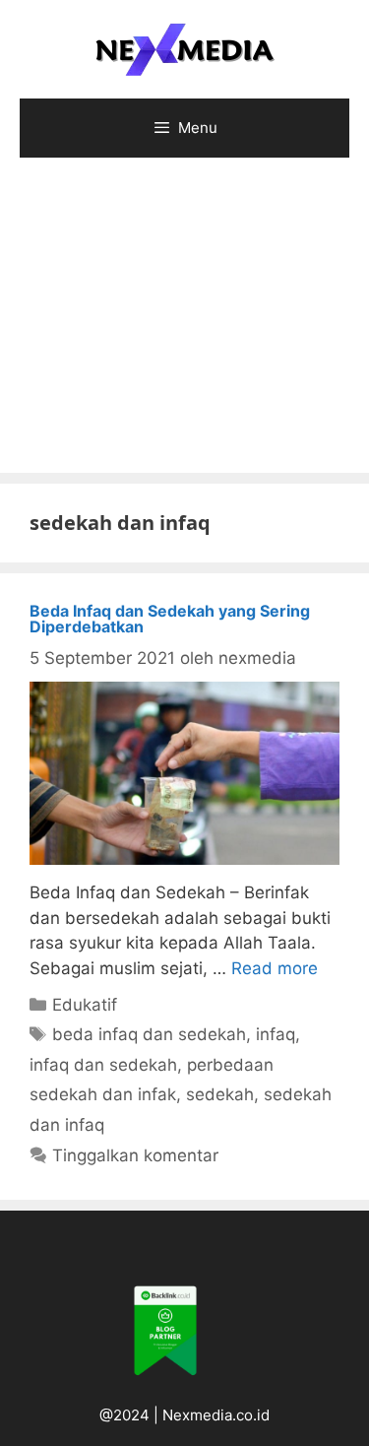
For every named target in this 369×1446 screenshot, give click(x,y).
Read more (274, 968)
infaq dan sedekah (103, 1065)
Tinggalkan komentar (135, 1155)
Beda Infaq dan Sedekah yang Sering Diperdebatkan (170, 618)
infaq (275, 1034)
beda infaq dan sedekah (149, 1034)
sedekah (220, 1094)
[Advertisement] (184, 325)
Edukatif (84, 1005)
